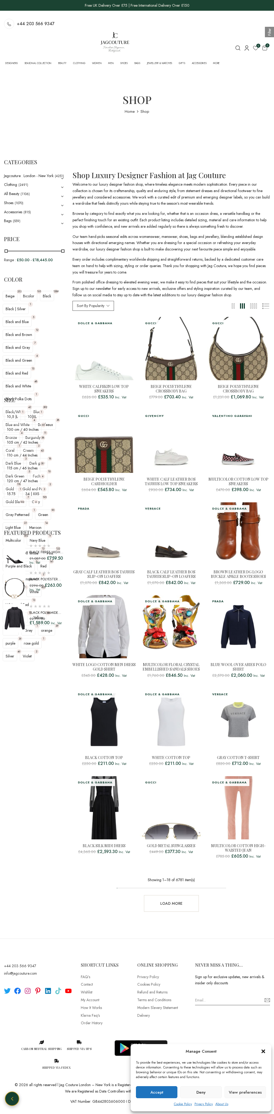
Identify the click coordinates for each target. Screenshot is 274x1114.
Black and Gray (18, 347)
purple (10, 643)
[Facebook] (17, 991)
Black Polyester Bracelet (43, 582)
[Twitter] (7, 991)
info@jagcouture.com (20, 973)
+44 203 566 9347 (36, 24)
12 (37, 330)
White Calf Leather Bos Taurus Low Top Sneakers (171, 481)
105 (39, 291)
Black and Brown (19, 334)
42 (29, 407)
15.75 (11, 493)
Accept (156, 1092)
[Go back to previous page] (12, 1098)
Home (130, 111)
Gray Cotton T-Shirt (238, 758)
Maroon (35, 527)
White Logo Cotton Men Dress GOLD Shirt (104, 667)
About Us (221, 1104)
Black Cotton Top (104, 758)
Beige (10, 296)
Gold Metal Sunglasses (171, 846)
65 (43, 425)
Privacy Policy (204, 1104)
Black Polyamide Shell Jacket (43, 615)
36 (20, 639)
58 (42, 438)
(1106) (25, 194)
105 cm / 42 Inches (22, 442)
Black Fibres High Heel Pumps (44, 554)
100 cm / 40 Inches (23, 429)
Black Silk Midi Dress (104, 846)
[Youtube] (68, 991)
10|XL (32, 416)
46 (19, 651)
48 (36, 381)
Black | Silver (16, 309)
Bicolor (28, 296)
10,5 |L (12, 416)
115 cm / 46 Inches (22, 468)
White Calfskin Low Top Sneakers (104, 389)
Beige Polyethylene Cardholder (104, 481)
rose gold (31, 643)
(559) (16, 221)
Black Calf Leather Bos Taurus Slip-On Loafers (171, 574)
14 (46, 523)
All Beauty (11, 193)
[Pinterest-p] (38, 991)
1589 (56, 291)
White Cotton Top (171, 758)
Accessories (13, 212)
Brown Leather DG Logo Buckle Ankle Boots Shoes (238, 574)
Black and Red (17, 373)
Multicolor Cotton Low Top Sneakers (238, 481)
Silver (10, 656)
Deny (201, 1092)
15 (33, 369)
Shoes (8, 202)
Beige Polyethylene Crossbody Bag (171, 389)
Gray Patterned (17, 514)
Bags (8, 220)
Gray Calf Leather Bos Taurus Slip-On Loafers (104, 574)
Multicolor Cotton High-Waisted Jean (238, 848)
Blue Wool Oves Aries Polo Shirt (238, 667)
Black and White (18, 386)
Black (47, 296)
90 (53, 510)
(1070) (19, 203)
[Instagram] (27, 991)
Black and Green (19, 360)
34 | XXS (32, 493)
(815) (27, 212)
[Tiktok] (58, 991)
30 (42, 463)
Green (43, 514)
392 (45, 407)
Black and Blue (17, 321)
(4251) (59, 176)
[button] (263, 1051)
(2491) (23, 184)
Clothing (10, 184)
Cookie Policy (183, 1104)
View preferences (245, 1092)
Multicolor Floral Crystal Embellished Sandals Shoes (171, 667)
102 (22, 502)
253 (19, 291)
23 (25, 523)
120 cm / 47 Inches (22, 481)
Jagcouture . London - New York (29, 175)
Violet (27, 656)
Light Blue (13, 527)
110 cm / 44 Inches (22, 455)
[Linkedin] (48, 991)
